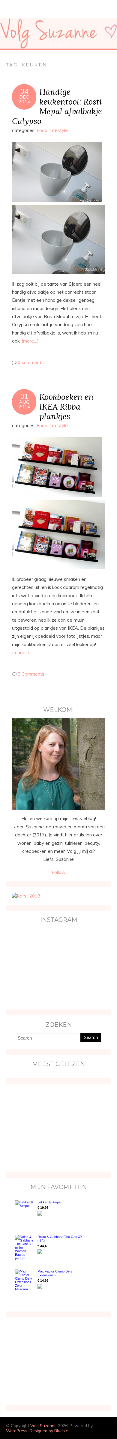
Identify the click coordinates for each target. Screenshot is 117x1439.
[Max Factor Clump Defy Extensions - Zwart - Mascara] (24, 1280)
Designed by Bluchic (48, 1430)
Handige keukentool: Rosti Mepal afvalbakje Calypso (57, 106)
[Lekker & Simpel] (24, 1211)
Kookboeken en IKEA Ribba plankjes (66, 406)
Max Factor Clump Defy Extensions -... (55, 1273)
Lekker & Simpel (49, 1202)
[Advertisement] (49, 1127)
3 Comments (31, 674)
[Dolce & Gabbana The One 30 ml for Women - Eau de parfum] (24, 1247)
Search (91, 1037)
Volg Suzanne (43, 1425)
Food (42, 130)
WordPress (16, 1430)
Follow (58, 872)
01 (24, 396)
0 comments (31, 362)
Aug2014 (24, 404)
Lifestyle (59, 130)
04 (24, 91)
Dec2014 (24, 99)
